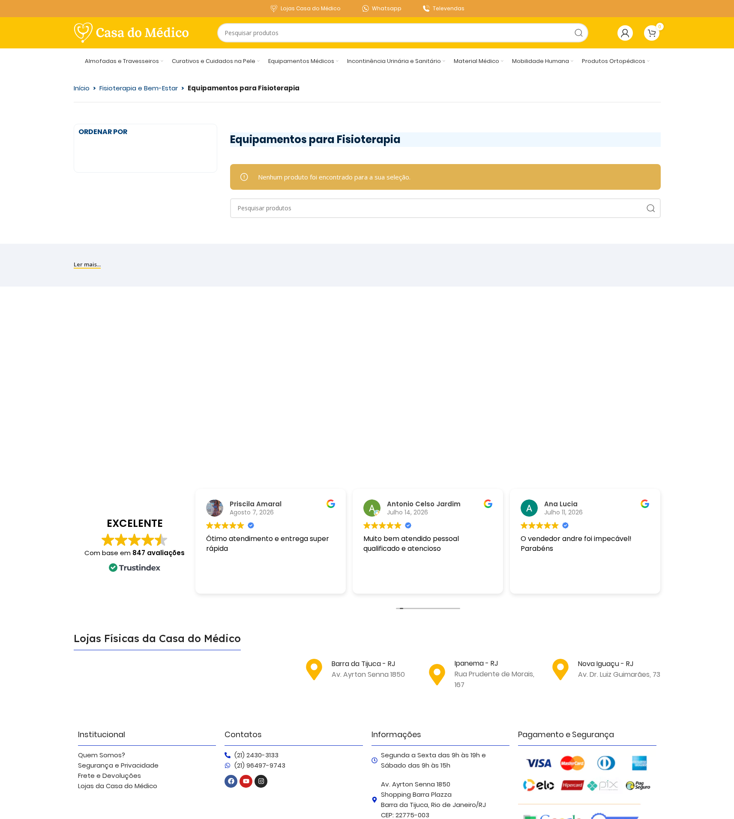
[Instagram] (261, 781)
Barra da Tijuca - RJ (363, 664)
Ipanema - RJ (476, 663)
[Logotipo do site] (131, 32)
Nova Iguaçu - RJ (605, 664)
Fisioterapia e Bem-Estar (138, 88)
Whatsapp (386, 8)
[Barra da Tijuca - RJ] (314, 669)
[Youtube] (246, 781)
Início (82, 88)
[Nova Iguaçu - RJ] (560, 669)
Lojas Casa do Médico (311, 8)
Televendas (448, 8)
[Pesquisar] (578, 32)
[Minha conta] (625, 33)
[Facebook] (231, 781)
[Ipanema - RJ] (437, 674)
